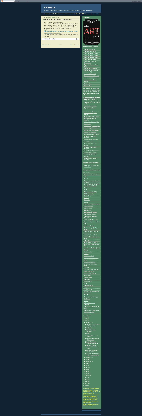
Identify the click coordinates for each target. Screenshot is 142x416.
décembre (88, 322)
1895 (85, 176)
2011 (85, 381)
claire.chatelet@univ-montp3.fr (91, 122)
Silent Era (86, 295)
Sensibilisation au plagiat (90, 51)
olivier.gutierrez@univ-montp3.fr (91, 134)
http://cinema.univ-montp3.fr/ (91, 13)
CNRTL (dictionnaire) (89, 193)
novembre (88, 357)
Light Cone (86, 267)
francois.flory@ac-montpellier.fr (91, 128)
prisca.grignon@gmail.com (90, 132)
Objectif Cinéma (88, 281)
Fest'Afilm (87, 333)
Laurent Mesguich (88, 141)
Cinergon (86, 202)
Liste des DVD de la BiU (90, 74)
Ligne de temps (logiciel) (90, 273)
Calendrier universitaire (89, 49)
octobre (88, 359)
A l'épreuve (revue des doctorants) (92, 180)
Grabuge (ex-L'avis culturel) (90, 234)
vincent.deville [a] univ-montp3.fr (92, 126)
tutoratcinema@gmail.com (90, 106)
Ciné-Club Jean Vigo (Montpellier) (92, 204)
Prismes (86, 287)
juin (87, 365)
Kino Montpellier (88, 252)
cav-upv (49, 7)
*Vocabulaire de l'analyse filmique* (92, 174)
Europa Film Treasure (89, 225)
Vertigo (85, 308)
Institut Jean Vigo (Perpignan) (91, 242)
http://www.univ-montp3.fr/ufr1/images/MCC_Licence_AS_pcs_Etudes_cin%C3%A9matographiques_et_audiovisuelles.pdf (61, 31)
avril (87, 369)
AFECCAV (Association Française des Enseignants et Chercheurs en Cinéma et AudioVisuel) (92, 184)
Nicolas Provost (88, 277)
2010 (85, 383)
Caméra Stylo (87, 196)
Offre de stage (88, 327)
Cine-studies (87, 200)
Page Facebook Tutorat (89, 108)
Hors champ (87, 240)
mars (87, 371)
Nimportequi (87, 279)
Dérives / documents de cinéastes (92, 221)
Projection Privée (88, 289)
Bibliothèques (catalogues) (90, 68)
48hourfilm (86, 178)
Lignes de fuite (87, 275)
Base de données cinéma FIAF (91, 76)
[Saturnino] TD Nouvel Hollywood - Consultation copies (91, 347)
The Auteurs (87, 299)
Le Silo (85, 260)
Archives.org (87, 187)
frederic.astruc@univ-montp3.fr (91, 116)
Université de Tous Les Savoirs (91, 306)
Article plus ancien (75, 45)
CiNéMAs (86, 198)
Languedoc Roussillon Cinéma (91, 258)
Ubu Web (86, 301)
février (87, 373)
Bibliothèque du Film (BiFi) (90, 192)
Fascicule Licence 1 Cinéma (91, 53)
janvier (87, 375)
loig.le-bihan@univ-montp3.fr (91, 139)
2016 (85, 317)
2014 (85, 321)
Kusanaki (86, 254)
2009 (85, 385)
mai (87, 367)
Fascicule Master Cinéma (90, 59)
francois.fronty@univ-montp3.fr (91, 130)
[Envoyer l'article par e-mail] (76, 39)
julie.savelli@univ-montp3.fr (90, 152)
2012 (85, 379)
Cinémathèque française (90, 214)
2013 (85, 377)
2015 (85, 319)
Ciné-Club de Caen (88, 206)
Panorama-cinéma (88, 285)
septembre (88, 361)
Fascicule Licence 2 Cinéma (91, 55)
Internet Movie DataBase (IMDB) (92, 248)
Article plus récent (46, 45)
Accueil (60, 45)
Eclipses (86, 223)
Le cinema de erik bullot (89, 262)
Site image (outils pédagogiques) (92, 297)
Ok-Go (85, 283)
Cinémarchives (87, 210)
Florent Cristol (87, 124)
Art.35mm (86, 189)
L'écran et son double (89, 256)
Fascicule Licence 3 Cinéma (91, 57)
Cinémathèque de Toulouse (90, 212)
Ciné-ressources (88, 208)
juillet (87, 363)
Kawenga (86, 249)
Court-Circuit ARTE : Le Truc (91, 219)
